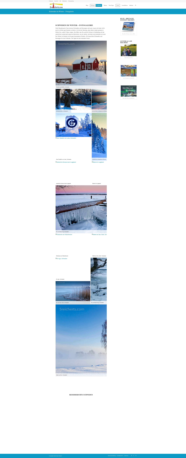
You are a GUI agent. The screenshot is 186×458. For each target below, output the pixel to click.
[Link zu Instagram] (131, 456)
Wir (60, 1)
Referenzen (64, 1)
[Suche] (135, 5)
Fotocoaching (71, 1)
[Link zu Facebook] (134, 456)
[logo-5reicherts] (56, 5)
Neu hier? (56, 1)
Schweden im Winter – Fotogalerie (61, 11)
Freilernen (51, 1)
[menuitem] (87, 5)
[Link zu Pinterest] (136, 456)
